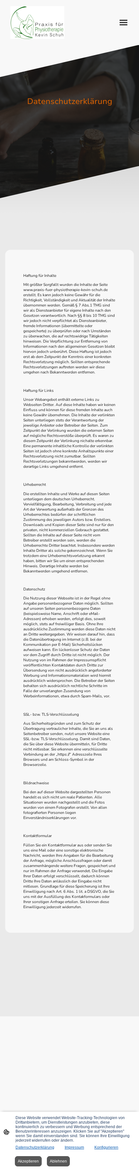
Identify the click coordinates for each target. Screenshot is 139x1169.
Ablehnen (58, 1161)
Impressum (74, 1147)
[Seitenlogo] (37, 22)
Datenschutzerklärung (35, 1147)
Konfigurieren (106, 1147)
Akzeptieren (28, 1161)
